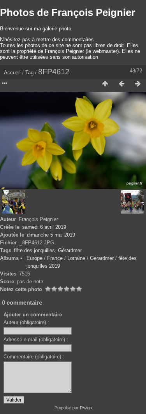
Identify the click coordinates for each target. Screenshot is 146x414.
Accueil (12, 72)
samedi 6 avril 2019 (44, 227)
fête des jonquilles (34, 250)
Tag (29, 72)
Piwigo (86, 407)
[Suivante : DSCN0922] (138, 84)
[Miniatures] (105, 84)
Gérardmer (70, 250)
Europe (34, 258)
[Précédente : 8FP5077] (121, 84)
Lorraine (76, 258)
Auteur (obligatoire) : (26, 322)
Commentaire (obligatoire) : (34, 357)
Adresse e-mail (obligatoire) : (36, 339)
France (55, 258)
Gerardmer (102, 258)
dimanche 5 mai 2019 (51, 235)
